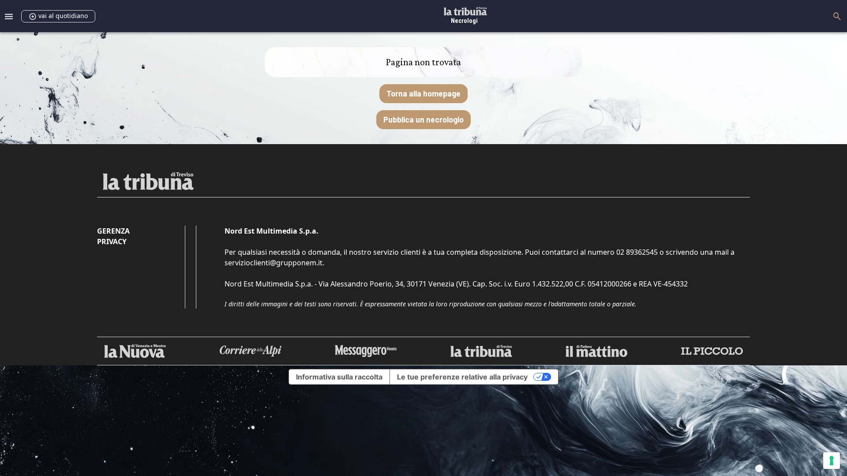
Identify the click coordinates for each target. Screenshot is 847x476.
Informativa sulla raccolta (339, 376)
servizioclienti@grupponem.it (273, 263)
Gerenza (113, 231)
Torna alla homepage (423, 93)
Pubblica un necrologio (423, 119)
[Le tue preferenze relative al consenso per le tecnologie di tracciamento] (831, 460)
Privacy (112, 241)
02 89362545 (637, 252)
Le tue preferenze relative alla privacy (462, 376)
